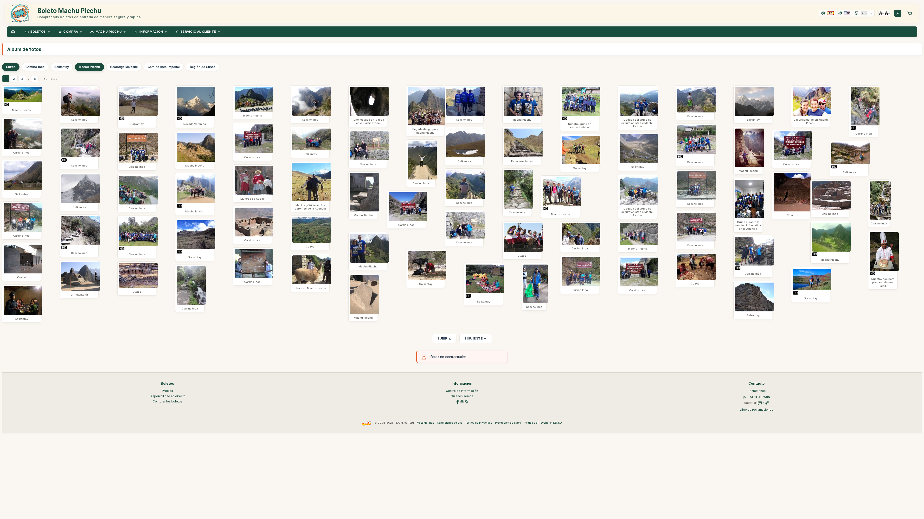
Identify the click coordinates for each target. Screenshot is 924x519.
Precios (167, 391)
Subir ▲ (444, 338)
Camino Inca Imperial (164, 67)
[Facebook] (458, 401)
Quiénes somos (462, 396)
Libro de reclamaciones (756, 409)
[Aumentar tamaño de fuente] (881, 13)
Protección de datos (508, 422)
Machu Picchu (89, 67)
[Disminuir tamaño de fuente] (887, 13)
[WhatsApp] (466, 401)
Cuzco (10, 67)
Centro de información (462, 391)
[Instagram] (462, 401)
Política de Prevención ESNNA (543, 422)
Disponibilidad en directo (168, 396)
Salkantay (61, 67)
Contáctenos (756, 391)
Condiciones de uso (449, 422)
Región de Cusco (202, 67)
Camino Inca (35, 67)
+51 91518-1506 (759, 397)
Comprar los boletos (167, 401)
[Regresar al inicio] (14, 31)
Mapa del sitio (425, 422)
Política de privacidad (478, 422)
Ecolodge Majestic (124, 67)
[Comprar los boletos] (909, 13)
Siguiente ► (475, 338)
